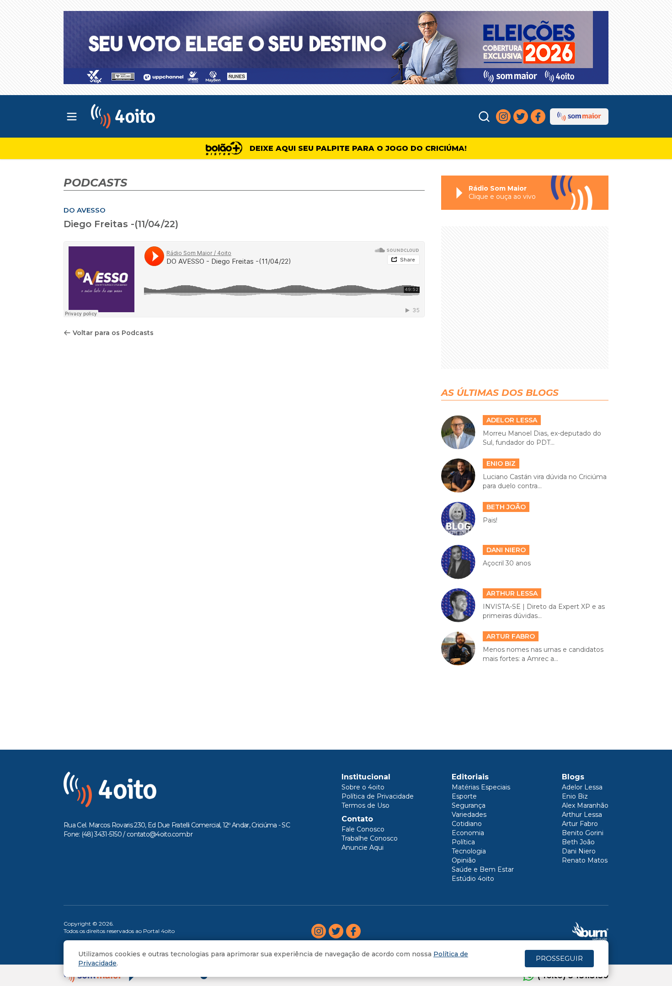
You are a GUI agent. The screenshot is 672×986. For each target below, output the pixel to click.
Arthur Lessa (582, 814)
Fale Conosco (362, 829)
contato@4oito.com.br (159, 834)
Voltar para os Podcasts (113, 333)
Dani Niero (579, 851)
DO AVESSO (85, 210)
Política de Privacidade (377, 796)
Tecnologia (469, 851)
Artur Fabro (580, 824)
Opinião (464, 860)
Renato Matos (585, 860)
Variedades (469, 814)
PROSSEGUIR (559, 958)
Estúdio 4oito (473, 878)
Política (463, 842)
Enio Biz (575, 796)
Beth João (578, 842)
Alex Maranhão (585, 805)
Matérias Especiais (481, 787)
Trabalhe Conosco (369, 838)
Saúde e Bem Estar (483, 869)
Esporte (464, 796)
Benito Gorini (582, 833)
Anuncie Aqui (362, 847)
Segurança (468, 805)
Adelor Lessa (582, 787)
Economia (468, 833)
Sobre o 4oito (362, 787)
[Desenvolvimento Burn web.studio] (590, 931)
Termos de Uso (365, 805)
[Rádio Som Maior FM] (579, 116)
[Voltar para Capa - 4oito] (163, 116)
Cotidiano (467, 824)
